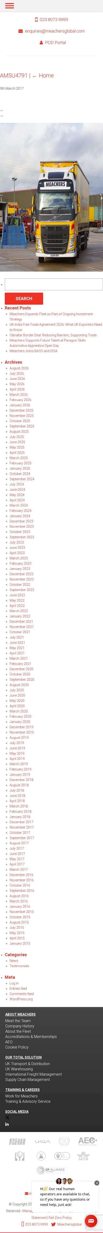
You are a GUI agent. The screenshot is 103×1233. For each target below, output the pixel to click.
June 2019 (17, 748)
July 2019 (17, 743)
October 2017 (20, 833)
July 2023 (17, 542)
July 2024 (17, 484)
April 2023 (17, 553)
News (14, 961)
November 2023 (22, 526)
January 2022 (20, 616)
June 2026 (17, 379)
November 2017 (22, 827)
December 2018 (21, 780)
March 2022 (19, 611)
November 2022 (22, 579)
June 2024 (17, 490)
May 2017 (17, 859)
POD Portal (55, 42)
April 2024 (17, 500)
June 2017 (17, 854)
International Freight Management (33, 1074)
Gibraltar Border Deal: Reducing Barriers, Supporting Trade (53, 335)
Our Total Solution (23, 1057)
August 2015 (19, 922)
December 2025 (21, 410)
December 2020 (21, 669)
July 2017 (17, 848)
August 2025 (19, 431)
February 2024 (20, 511)
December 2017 (21, 822)
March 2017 (19, 869)
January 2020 (20, 722)
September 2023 (22, 537)
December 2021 (21, 621)
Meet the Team (18, 1021)
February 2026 (20, 400)
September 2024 (22, 479)
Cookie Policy (17, 1047)
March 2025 (19, 458)
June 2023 (17, 548)
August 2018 (19, 785)
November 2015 (22, 912)
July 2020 (17, 690)
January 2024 (20, 516)
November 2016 (22, 880)
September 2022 (22, 590)
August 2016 (19, 896)
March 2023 (19, 558)
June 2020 (17, 695)
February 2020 (20, 716)
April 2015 (17, 938)
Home (43, 75)
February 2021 (20, 664)
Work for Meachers (21, 1096)
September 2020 (22, 680)
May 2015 (17, 933)
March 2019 (19, 764)
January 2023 (20, 569)
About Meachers (20, 1014)
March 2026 (19, 395)
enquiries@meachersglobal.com (55, 31)
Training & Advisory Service (28, 1101)
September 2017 (22, 838)
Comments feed (22, 994)
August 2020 (19, 685)
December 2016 (21, 875)
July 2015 (17, 928)
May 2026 (17, 384)
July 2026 (17, 373)
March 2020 (19, 711)
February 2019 (20, 769)
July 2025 (17, 437)
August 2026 (19, 368)
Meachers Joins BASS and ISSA (33, 351)
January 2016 (20, 906)
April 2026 (17, 389)
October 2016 (20, 885)
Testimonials (19, 966)
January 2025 (20, 468)
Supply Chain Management (27, 1079)
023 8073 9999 (53, 19)
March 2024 (19, 505)
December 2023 (21, 521)
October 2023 (20, 532)
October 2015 (20, 917)
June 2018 (17, 796)
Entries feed (18, 988)
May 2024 (17, 495)
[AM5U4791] (51, 270)
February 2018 (20, 811)
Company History (19, 1026)
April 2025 (17, 453)
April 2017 (17, 864)
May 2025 (17, 447)
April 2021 (17, 653)
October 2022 (20, 585)
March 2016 (19, 901)
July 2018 (17, 790)
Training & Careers (22, 1090)
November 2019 (22, 732)
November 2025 (22, 416)
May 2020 (17, 701)
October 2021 (20, 632)
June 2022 (17, 595)
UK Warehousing (19, 1069)
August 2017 (19, 843)
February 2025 (20, 463)
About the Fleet (18, 1031)
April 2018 (17, 801)
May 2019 (17, 753)
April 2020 (17, 706)
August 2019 (19, 738)
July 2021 (17, 637)
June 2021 (17, 643)
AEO (8, 1042)
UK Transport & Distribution (27, 1063)
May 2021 (17, 648)
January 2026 (20, 405)
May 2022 (17, 600)
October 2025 (20, 421)
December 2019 (21, 727)
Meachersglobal (69, 1224)
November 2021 (22, 627)
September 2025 (22, 426)
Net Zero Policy (60, 1218)
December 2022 (21, 574)
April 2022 (17, 606)
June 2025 (17, 442)
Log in (14, 983)
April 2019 (17, 759)
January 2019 (20, 775)
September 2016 (22, 891)
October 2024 (20, 474)
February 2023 (20, 563)
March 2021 (19, 658)
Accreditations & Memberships (31, 1036)
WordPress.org (21, 999)
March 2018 (19, 806)
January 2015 (20, 943)
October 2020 (20, 674)
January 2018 (20, 817)
